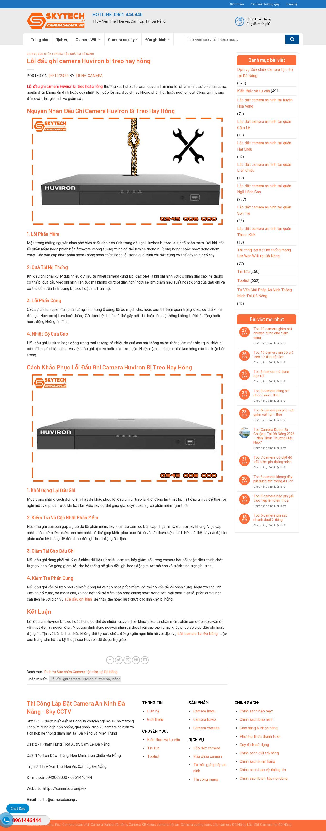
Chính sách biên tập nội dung (264, 778)
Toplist (243, 280)
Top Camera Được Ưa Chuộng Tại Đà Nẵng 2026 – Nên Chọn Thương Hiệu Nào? (273, 436)
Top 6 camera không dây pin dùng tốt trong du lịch (273, 479)
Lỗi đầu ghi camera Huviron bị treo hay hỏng (85, 679)
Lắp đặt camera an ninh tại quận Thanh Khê (264, 231)
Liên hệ (291, 4)
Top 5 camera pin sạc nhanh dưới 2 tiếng (270, 517)
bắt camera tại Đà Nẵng (198, 633)
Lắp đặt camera (206, 748)
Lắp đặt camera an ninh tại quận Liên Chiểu (264, 167)
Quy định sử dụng (254, 745)
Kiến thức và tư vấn (253, 91)
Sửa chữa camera (207, 756)
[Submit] (292, 39)
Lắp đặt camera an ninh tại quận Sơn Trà (264, 210)
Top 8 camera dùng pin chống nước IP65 (271, 393)
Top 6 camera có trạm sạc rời (271, 373)
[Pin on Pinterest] (136, 660)
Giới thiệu (237, 4)
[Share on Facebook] (110, 660)
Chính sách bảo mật (256, 711)
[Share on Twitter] (119, 660)
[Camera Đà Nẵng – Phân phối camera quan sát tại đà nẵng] (56, 20)
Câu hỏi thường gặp (265, 4)
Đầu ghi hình (155, 39)
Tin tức (243, 271)
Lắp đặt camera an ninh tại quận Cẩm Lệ (264, 124)
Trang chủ (39, 39)
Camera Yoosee (206, 728)
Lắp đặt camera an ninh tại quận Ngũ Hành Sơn (264, 189)
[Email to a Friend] (127, 660)
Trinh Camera (89, 75)
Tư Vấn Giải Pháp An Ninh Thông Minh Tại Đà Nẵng (264, 293)
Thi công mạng (205, 779)
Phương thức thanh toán (260, 736)
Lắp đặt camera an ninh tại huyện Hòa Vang (265, 103)
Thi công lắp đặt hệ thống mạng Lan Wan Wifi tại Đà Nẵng (264, 253)
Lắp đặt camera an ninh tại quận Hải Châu (264, 146)
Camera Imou (204, 711)
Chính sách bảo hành (256, 719)
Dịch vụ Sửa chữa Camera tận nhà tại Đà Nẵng (60, 53)
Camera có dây (121, 39)
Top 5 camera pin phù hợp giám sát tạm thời (273, 412)
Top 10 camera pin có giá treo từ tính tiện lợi (273, 354)
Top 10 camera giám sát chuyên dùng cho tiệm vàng (272, 333)
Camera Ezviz (204, 719)
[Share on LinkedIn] (145, 660)
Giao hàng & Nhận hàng (259, 728)
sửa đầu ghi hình (78, 599)
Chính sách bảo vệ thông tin (263, 770)
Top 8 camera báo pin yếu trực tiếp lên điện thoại (273, 498)
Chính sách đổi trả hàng (259, 753)
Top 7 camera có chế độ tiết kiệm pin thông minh (272, 459)
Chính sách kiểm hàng (257, 761)
